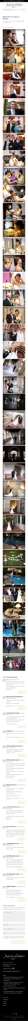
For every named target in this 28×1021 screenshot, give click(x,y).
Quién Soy (6, 999)
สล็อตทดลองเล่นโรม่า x (11, 785)
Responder (21, 692)
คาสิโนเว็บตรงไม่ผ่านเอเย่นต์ (12, 760)
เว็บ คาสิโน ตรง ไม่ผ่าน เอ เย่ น (13, 807)
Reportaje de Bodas (20, 21)
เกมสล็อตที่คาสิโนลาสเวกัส (12, 843)
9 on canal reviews (11, 826)
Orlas (5, 1005)
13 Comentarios (7, 22)
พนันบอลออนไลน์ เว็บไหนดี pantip (14, 696)
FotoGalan (6, 21)
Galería (5, 1001)
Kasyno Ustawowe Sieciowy (9, 985)
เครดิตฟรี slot (9, 731)
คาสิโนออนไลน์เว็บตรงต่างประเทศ (14, 746)
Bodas (5, 1003)
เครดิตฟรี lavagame (11, 886)
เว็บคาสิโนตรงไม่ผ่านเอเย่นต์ (12, 713)
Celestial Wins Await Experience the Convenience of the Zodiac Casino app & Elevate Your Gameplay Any (14, 979)
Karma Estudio (17, 1017)
